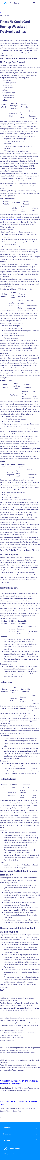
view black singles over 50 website (12, 219)
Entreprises (7, 1134)
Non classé (4, 13)
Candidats (7, 1127)
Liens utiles (7, 1140)
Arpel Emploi (14, 3)
